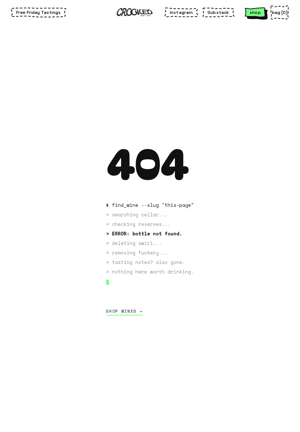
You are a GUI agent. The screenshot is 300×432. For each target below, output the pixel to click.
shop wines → (124, 311)
